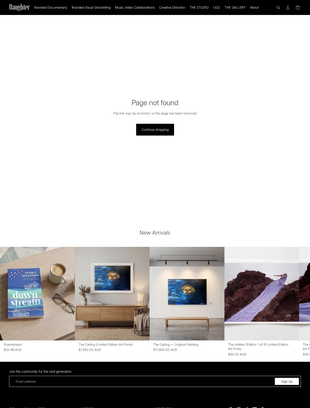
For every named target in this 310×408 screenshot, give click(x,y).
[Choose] (68, 333)
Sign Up (287, 381)
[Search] (278, 7)
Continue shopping (155, 129)
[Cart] (298, 7)
